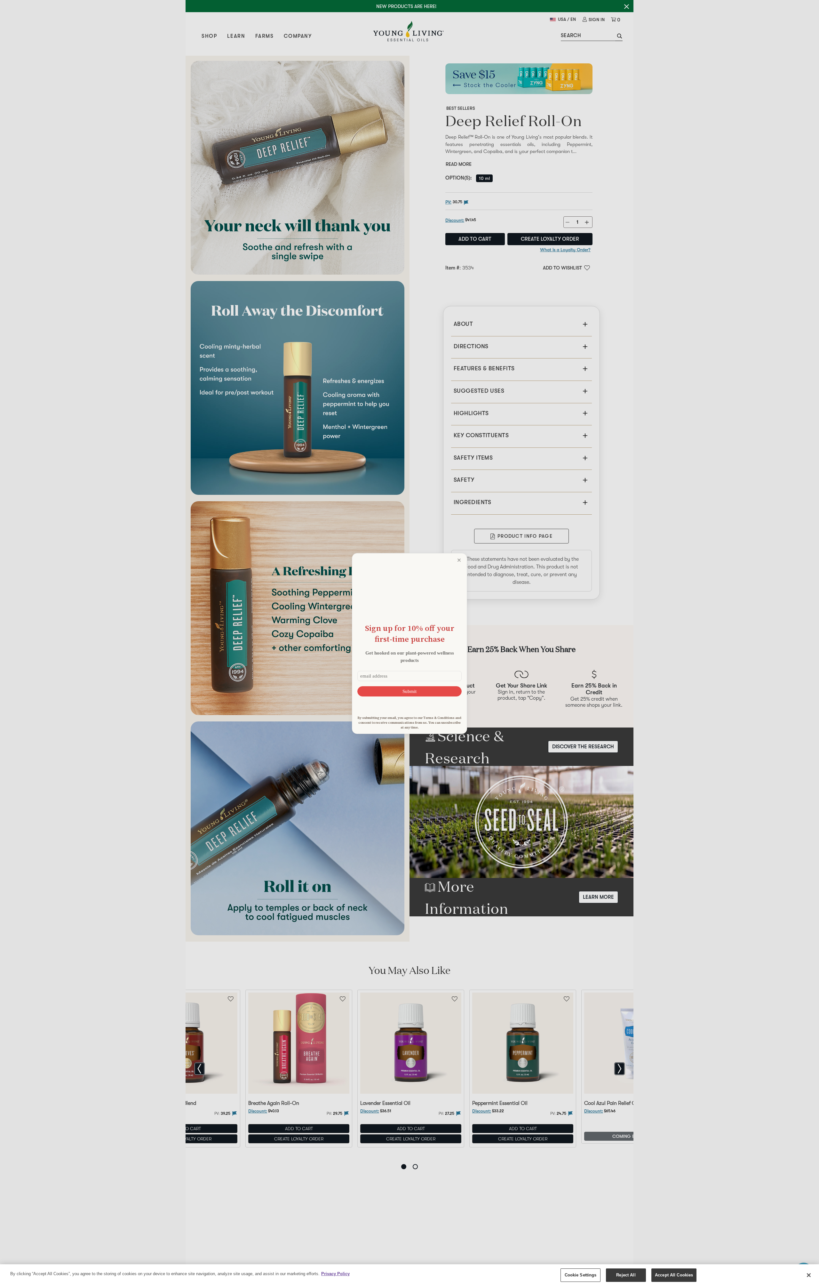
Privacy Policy (335, 1273)
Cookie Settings (581, 1275)
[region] (409, 1275)
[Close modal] (459, 560)
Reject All (625, 1275)
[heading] (409, 634)
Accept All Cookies (674, 1275)
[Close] (809, 1275)
